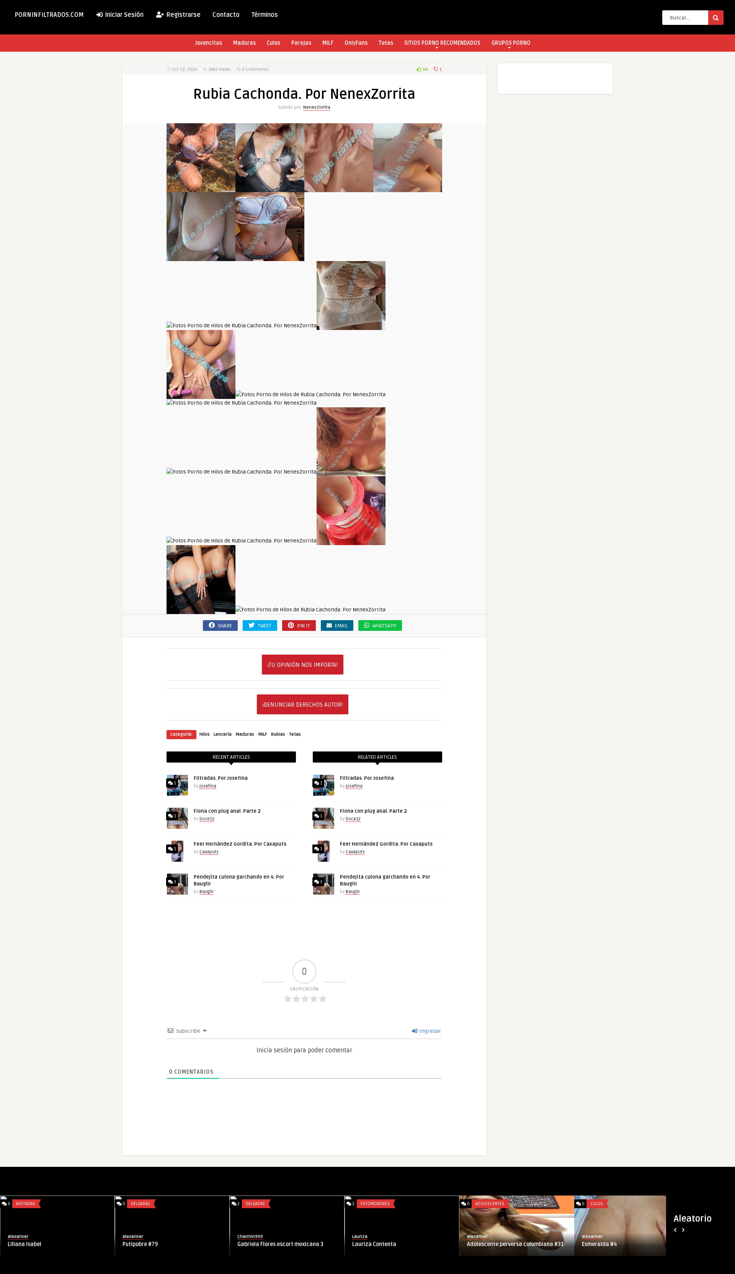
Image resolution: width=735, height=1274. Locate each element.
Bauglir (206, 891)
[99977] (201, 394)
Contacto (226, 15)
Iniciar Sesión (123, 15)
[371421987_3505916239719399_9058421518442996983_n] (310, 394)
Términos (265, 15)
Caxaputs (209, 851)
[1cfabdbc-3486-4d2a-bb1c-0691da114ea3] (338, 188)
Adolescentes (439, 1203)
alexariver (82, 1236)
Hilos (204, 734)
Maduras (244, 43)
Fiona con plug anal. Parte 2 (227, 811)
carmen (195, 1236)
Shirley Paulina (91, 1244)
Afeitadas (90, 1203)
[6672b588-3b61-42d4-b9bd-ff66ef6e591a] (351, 325)
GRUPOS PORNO (511, 43)
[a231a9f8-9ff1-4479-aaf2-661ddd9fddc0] (242, 540)
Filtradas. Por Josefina (221, 778)
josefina (207, 786)
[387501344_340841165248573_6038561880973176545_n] (242, 472)
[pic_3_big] (310, 609)
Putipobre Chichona (326, 1244)
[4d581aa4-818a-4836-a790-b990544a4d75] (201, 188)
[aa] (351, 540)
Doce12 (206, 819)
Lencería (223, 734)
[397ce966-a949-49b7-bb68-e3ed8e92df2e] (269, 256)
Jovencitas (208, 43)
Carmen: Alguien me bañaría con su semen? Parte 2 (231, 1247)
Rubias (278, 734)
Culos (273, 43)
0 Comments (255, 69)
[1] (269, 188)
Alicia (539, 1244)
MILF (327, 43)
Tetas (386, 43)
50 (424, 69)
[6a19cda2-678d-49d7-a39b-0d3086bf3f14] (201, 256)
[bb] (201, 609)
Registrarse (183, 15)
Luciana (427, 1244)
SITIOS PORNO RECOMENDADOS (442, 43)
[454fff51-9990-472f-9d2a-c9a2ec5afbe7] (242, 325)
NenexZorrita (316, 107)
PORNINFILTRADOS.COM (49, 15)
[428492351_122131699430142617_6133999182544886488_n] (351, 472)
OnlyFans (356, 43)
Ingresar (429, 1031)
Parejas (301, 43)
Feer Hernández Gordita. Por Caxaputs (240, 844)
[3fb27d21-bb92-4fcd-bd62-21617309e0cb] (407, 188)
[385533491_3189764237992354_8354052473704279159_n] (242, 403)
